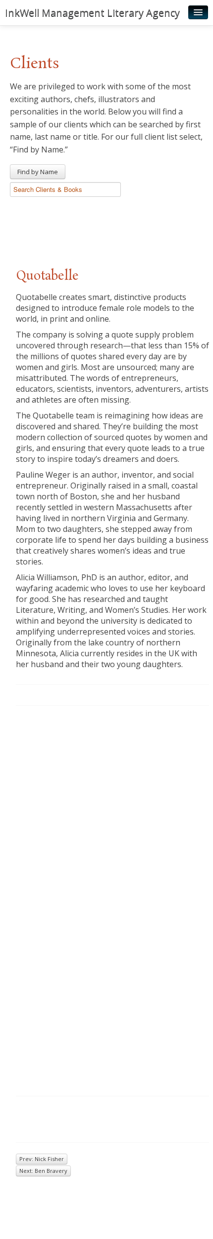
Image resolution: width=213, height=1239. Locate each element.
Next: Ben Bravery (43, 1170)
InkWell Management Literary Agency (92, 12)
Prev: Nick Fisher (41, 1159)
